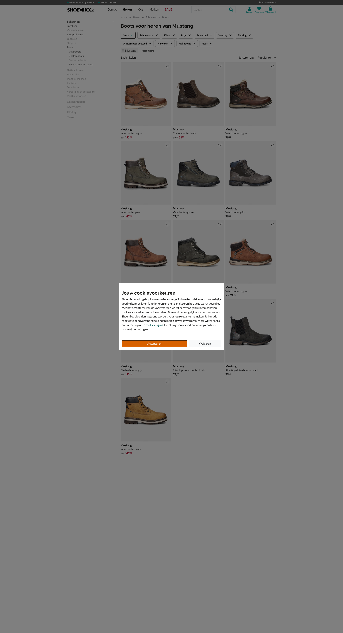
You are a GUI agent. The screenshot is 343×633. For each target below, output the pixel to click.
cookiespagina (154, 325)
